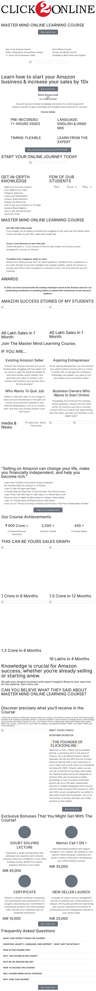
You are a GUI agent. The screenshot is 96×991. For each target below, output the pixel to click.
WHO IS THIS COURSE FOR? (16, 950)
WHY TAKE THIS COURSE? (16, 979)
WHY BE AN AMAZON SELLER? (18, 961)
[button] (51, 186)
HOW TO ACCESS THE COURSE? (19, 967)
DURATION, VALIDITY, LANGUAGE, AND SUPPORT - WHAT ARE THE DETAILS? (41, 944)
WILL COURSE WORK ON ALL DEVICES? (22, 973)
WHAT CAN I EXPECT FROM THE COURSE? (24, 938)
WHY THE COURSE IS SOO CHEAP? (20, 956)
